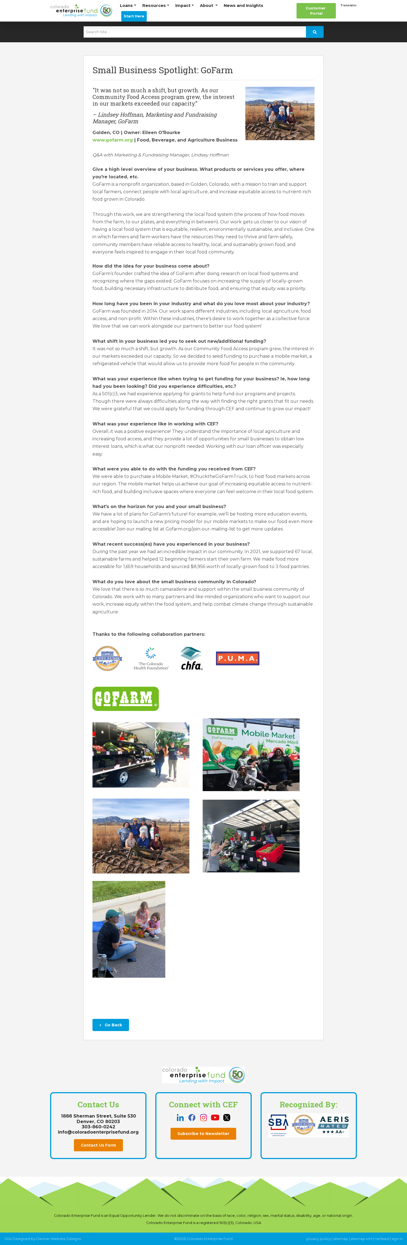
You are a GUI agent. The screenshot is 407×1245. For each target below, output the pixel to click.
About (207, 5)
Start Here (134, 16)
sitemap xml (361, 1239)
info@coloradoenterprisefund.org (98, 1132)
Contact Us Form (98, 1145)
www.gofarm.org (112, 140)
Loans (126, 5)
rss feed (382, 1239)
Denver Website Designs (58, 1239)
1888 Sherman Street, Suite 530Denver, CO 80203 (98, 1118)
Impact (182, 5)
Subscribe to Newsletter (203, 1133)
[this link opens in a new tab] (181, 1117)
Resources (154, 5)
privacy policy (318, 1239)
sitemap (340, 1239)
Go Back (113, 1025)
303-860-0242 (98, 1126)
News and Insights (243, 5)
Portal (316, 10)
